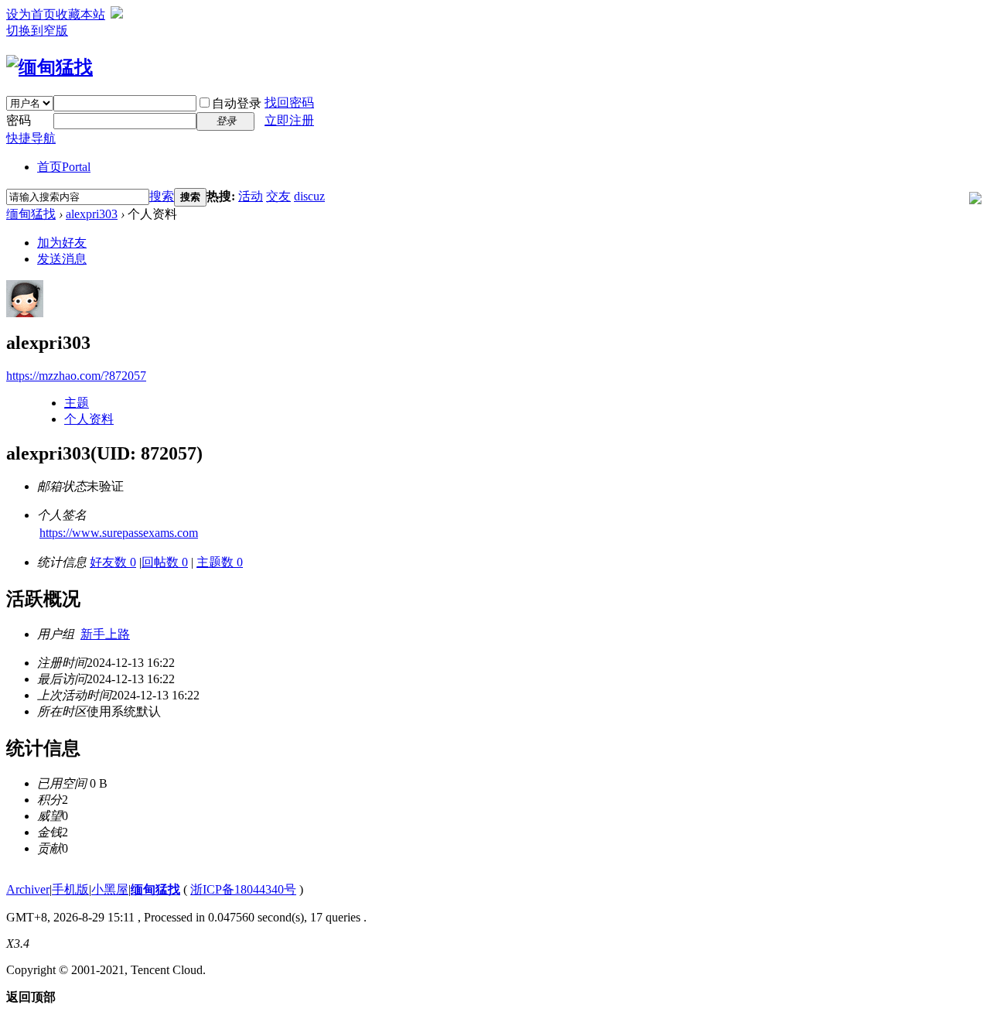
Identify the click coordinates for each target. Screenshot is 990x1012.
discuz (309, 196)
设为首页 (31, 14)
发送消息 (62, 258)
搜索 (161, 196)
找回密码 (289, 102)
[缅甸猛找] (49, 67)
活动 (250, 196)
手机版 (70, 889)
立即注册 (289, 120)
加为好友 (62, 242)
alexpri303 (92, 214)
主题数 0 (219, 562)
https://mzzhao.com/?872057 (76, 375)
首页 (63, 166)
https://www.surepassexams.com (118, 532)
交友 (278, 196)
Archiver (28, 889)
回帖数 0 (165, 562)
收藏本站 (80, 14)
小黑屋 (109, 889)
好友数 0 (113, 562)
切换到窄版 (37, 30)
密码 (18, 120)
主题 (76, 402)
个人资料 (89, 419)
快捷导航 (31, 138)
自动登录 (236, 103)
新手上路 (105, 634)
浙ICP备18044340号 (243, 889)
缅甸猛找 (31, 214)
